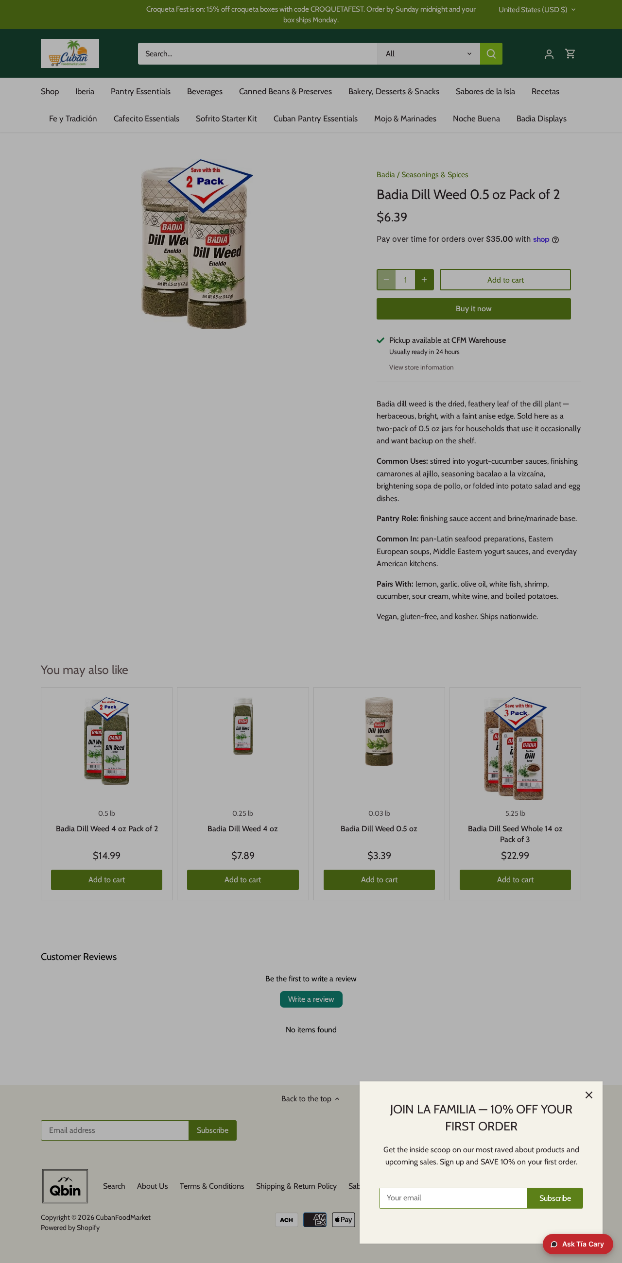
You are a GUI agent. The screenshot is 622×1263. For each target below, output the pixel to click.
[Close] (589, 1095)
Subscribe (555, 1198)
